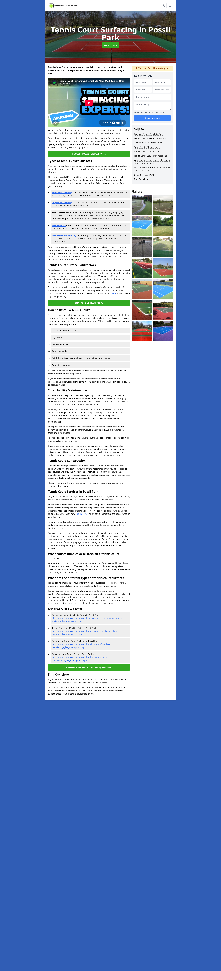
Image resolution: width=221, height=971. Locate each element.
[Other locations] (164, 5)
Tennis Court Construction (146, 151)
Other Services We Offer (145, 175)
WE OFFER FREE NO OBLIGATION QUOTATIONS (89, 667)
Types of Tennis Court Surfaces (149, 134)
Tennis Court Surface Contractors (150, 138)
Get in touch (110, 45)
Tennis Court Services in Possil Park (151, 155)
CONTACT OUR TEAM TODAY (89, 303)
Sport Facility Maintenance (147, 147)
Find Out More (141, 179)
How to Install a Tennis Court (148, 142)
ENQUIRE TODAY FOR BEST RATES (89, 153)
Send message (152, 118)
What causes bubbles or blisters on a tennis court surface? (152, 162)
